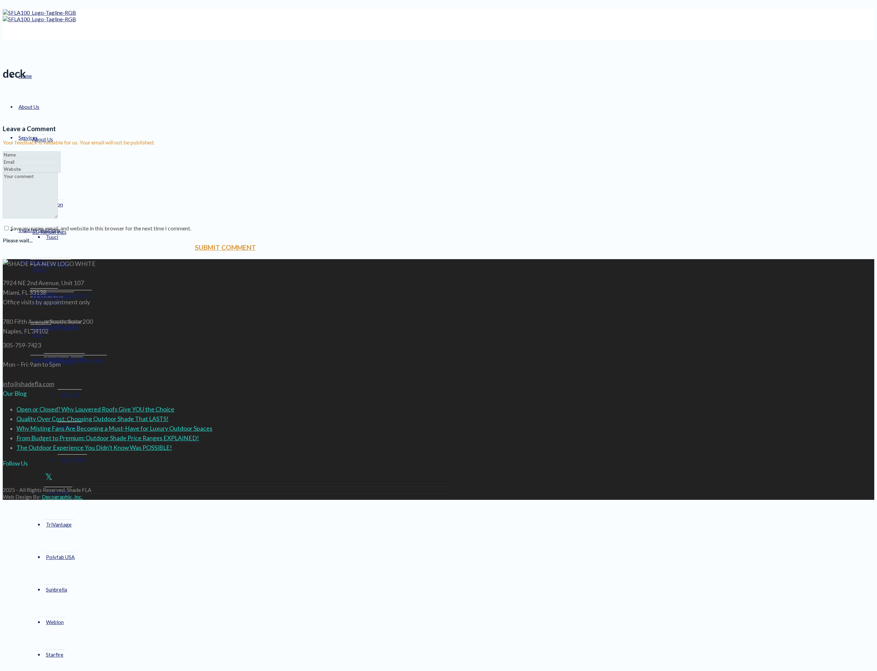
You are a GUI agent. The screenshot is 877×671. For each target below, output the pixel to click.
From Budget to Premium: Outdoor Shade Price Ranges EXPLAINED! (107, 438)
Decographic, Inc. (62, 496)
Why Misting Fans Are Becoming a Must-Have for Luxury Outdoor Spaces (114, 428)
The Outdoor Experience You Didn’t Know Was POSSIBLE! (94, 447)
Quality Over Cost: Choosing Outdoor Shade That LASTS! (92, 418)
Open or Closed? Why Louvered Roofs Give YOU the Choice (95, 409)
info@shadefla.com (28, 384)
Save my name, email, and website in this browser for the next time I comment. (101, 228)
